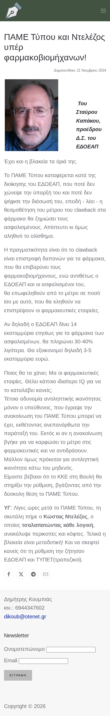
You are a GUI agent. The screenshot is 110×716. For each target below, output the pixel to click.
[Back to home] (14, 10)
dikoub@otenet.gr (25, 616)
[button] (103, 10)
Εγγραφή (18, 675)
